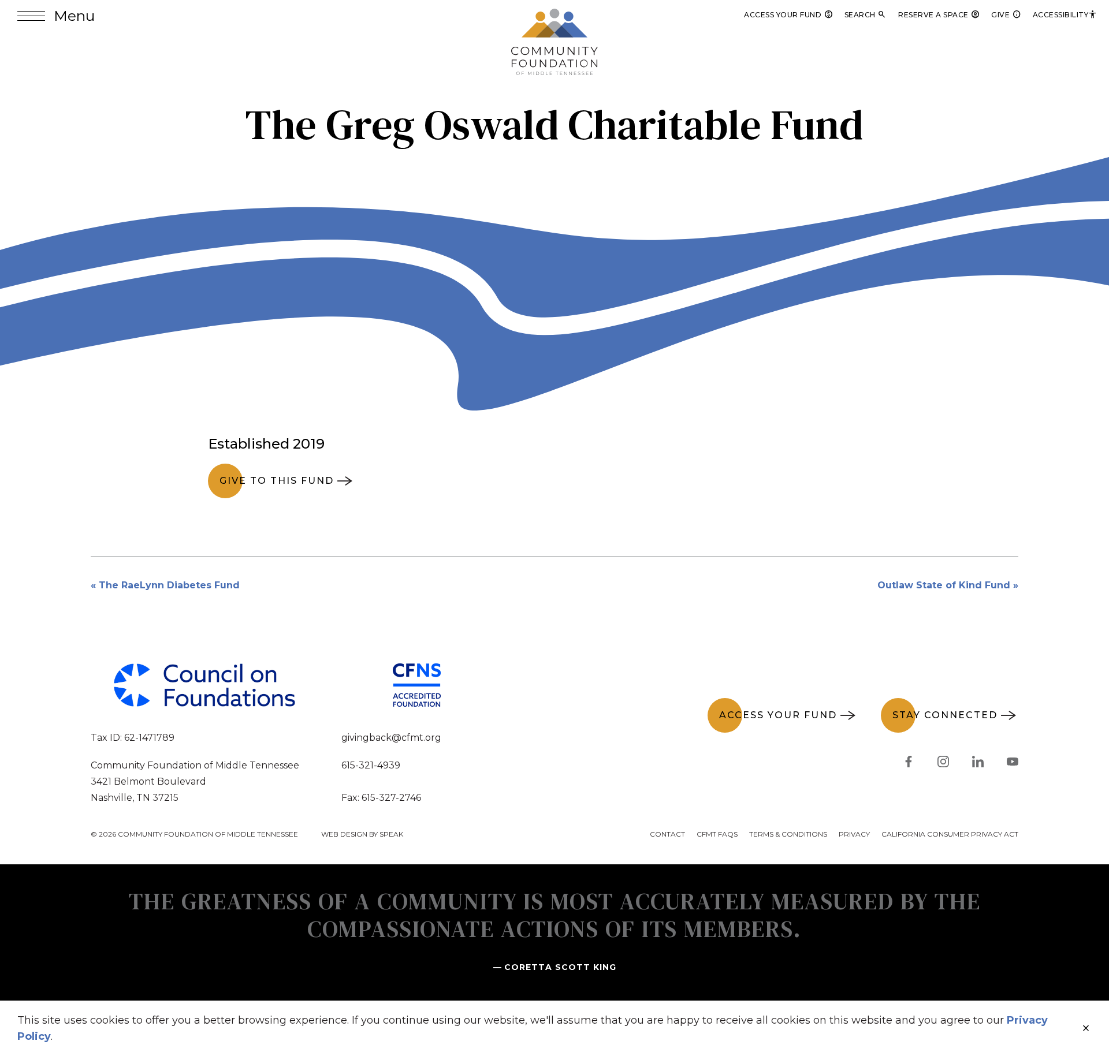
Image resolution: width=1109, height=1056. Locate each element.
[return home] (554, 15)
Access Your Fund (788, 14)
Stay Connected (945, 715)
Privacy (854, 834)
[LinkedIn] (978, 764)
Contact (667, 834)
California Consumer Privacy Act (949, 834)
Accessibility (1065, 14)
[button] (56, 16)
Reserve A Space (939, 14)
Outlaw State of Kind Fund (943, 585)
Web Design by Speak (362, 834)
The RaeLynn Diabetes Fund (169, 585)
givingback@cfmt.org (391, 737)
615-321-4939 (370, 765)
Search (865, 14)
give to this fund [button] (276, 480)
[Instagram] (943, 764)
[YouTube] (1012, 764)
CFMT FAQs (717, 834)
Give (1006, 14)
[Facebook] (908, 764)
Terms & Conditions (788, 834)
